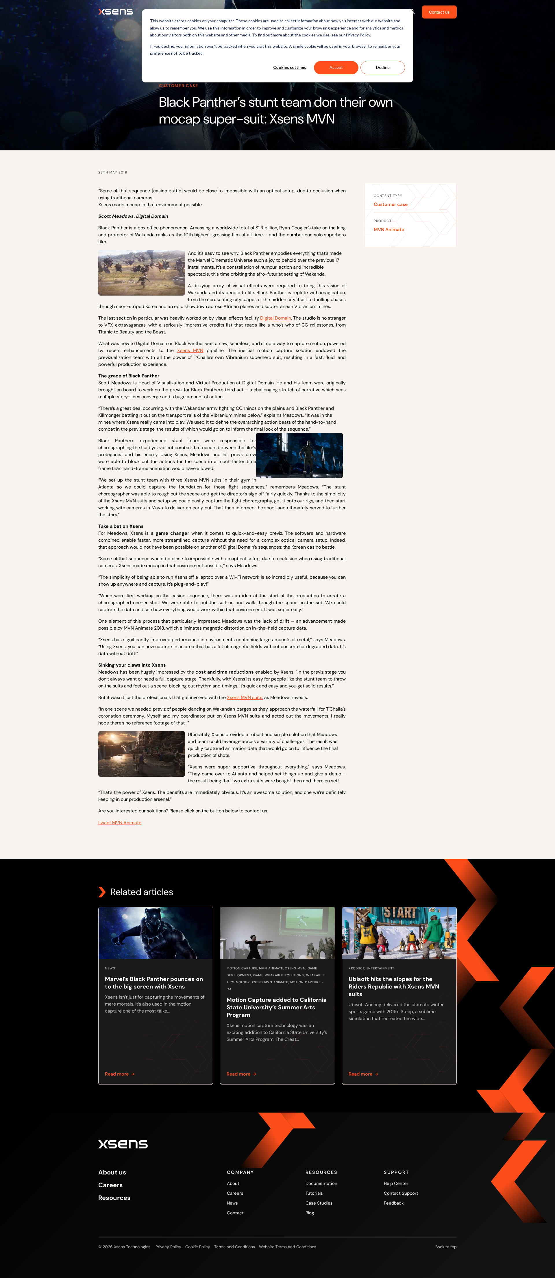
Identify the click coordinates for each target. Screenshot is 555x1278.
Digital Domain (275, 318)
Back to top (446, 1246)
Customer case (391, 204)
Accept (336, 67)
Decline (383, 67)
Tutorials (314, 1193)
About (233, 1183)
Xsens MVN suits (244, 697)
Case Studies (319, 1203)
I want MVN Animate (119, 823)
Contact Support (401, 1193)
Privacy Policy (168, 1246)
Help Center (396, 1183)
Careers (110, 1185)
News (232, 1203)
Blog (310, 1213)
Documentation (321, 1183)
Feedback (394, 1203)
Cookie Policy (197, 1246)
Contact (235, 1213)
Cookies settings (289, 67)
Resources (114, 1197)
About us (112, 1172)
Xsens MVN (190, 350)
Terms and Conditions (234, 1246)
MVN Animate (389, 229)
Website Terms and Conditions (287, 1246)
